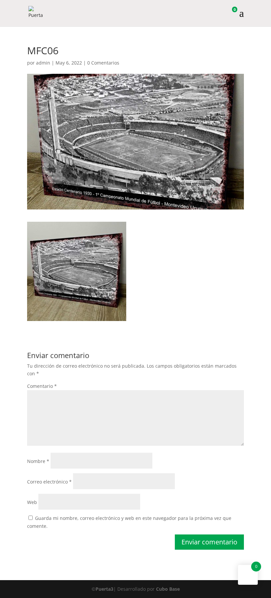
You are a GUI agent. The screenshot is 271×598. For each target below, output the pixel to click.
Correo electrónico (49, 482)
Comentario (42, 386)
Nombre (38, 461)
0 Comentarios (103, 63)
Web (32, 502)
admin (43, 63)
